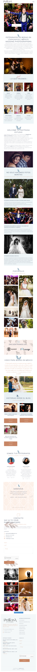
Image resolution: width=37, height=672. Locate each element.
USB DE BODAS (21, 630)
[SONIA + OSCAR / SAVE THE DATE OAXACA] (10, 407)
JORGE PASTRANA (22, 633)
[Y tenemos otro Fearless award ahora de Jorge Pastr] (11, 575)
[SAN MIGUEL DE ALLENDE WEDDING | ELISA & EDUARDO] (26, 407)
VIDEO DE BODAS (22, 627)
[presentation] (6, 497)
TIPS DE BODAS (21, 620)
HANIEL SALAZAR (22, 632)
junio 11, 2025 (22, 404)
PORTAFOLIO (21, 623)
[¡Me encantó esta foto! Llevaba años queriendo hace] (26, 575)
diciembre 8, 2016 (7, 426)
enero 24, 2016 (7, 404)
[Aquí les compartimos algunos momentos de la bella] (26, 604)
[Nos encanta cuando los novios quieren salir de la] (26, 589)
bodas (11, 146)
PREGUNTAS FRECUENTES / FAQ (24, 621)
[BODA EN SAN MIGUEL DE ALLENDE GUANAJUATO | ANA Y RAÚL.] (10, 429)
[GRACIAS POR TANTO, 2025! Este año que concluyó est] (11, 589)
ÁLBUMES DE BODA (22, 628)
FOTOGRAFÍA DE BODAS (23, 625)
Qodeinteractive (21, 668)
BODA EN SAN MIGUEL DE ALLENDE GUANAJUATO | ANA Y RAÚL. (10, 437)
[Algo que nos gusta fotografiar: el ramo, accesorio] (11, 604)
